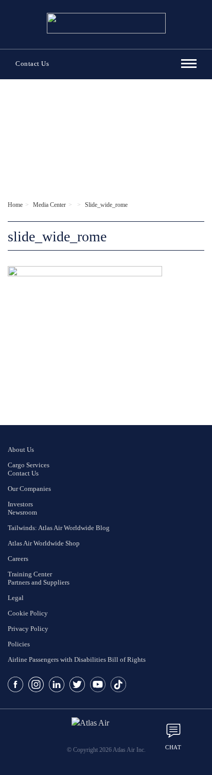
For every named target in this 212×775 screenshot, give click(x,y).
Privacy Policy (28, 628)
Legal (16, 598)
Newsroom (22, 512)
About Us (21, 449)
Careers (18, 558)
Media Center (49, 204)
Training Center (30, 574)
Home (15, 204)
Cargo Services (28, 465)
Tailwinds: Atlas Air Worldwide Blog (59, 528)
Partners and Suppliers (38, 582)
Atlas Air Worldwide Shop (44, 543)
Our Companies (29, 488)
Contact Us (32, 63)
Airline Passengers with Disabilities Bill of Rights (77, 659)
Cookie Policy (28, 613)
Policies (19, 644)
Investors (20, 504)
